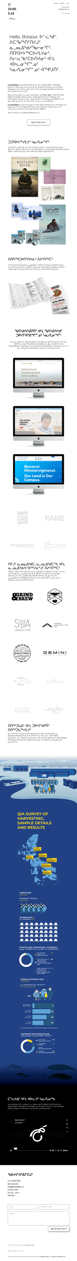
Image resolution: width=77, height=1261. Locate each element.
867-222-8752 (65, 7)
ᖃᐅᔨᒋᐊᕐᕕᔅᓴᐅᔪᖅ (38, 122)
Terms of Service (57, 1256)
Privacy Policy (44, 1256)
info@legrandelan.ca (63, 9)
